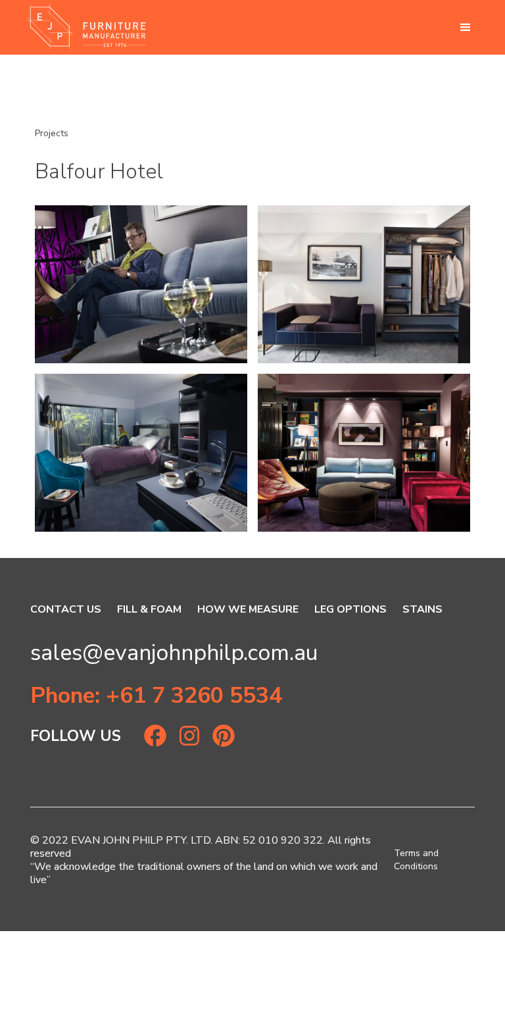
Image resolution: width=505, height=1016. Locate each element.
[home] (86, 27)
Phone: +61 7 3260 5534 (156, 695)
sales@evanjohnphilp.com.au (174, 653)
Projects (51, 133)
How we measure (248, 609)
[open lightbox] (141, 284)
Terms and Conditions (416, 860)
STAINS (422, 609)
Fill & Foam (149, 609)
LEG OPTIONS (350, 609)
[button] (465, 27)
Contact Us (65, 609)
